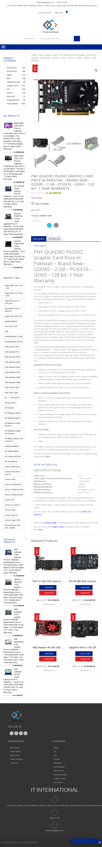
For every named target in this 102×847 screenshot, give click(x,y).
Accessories (12, 67)
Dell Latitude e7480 (12, 382)
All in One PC (12, 71)
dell (6, 331)
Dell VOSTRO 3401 (12, 387)
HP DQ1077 (15, 397)
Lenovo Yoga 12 (11, 515)
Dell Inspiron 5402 (12, 346)
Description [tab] (38, 238)
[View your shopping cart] (65, 12)
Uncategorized (13, 100)
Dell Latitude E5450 (12, 362)
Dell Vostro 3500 (11, 392)
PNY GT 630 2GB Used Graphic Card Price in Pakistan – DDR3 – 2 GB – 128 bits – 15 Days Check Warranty (48, 581)
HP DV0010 (9, 408)
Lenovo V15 (9, 499)
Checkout (14, 763)
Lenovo (10, 93)
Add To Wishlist (49, 604)
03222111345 (62, 2)
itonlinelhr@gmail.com (45, 2)
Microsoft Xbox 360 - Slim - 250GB (13, 526)
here (48, 456)
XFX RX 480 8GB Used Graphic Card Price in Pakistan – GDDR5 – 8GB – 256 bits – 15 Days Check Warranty (84, 581)
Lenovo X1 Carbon (12, 505)
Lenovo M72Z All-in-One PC (12, 472)
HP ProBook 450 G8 (12, 456)
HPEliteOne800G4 (12, 446)
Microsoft (10, 96)
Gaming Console (13, 82)
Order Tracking (16, 759)
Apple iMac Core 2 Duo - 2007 (14, 286)
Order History (15, 751)
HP (8, 89)
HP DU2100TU (10, 403)
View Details (49, 593)
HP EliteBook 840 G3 (13, 413)
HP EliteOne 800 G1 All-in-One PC (14, 439)
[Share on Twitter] (49, 227)
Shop (41, 55)
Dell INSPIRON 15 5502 (13, 341)
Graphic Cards (51, 55)
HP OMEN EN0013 (12, 451)
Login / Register (45, 13)
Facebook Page (49, 522)
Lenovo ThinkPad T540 (14, 489)
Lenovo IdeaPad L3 (12, 466)
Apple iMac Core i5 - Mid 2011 (13, 309)
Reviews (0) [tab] (54, 238)
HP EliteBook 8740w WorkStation (12, 432)
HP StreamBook (11, 461)
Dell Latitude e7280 (12, 377)
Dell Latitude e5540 (12, 367)
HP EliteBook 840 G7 (13, 418)
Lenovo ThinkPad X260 (14, 494)
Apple (9, 75)
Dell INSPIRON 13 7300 (13, 336)
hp (6, 397)
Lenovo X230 (10, 510)
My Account (14, 747)
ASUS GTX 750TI (11, 326)
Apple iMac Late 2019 (13, 316)
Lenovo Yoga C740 (12, 520)
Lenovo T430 (10, 479)
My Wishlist (14, 755)
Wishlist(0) (59, 13)
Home (33, 55)
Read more (49, 587)
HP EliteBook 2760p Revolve (12, 424)
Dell (8, 78)
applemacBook (11, 321)
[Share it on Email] (56, 227)
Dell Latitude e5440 (12, 357)
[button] (96, 70)
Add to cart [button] (85, 653)
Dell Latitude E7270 (12, 372)
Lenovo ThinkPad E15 (13, 484)
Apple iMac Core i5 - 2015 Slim (13, 302)
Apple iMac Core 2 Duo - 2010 (14, 294)
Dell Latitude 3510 (12, 352)
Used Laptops (12, 103)
